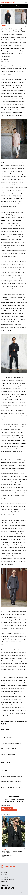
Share (7, 799)
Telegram (9, 801)
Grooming (10, 6)
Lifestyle (17, 6)
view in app (23, 6)
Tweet (13, 799)
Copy (22, 801)
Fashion (3, 6)
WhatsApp (21, 799)
